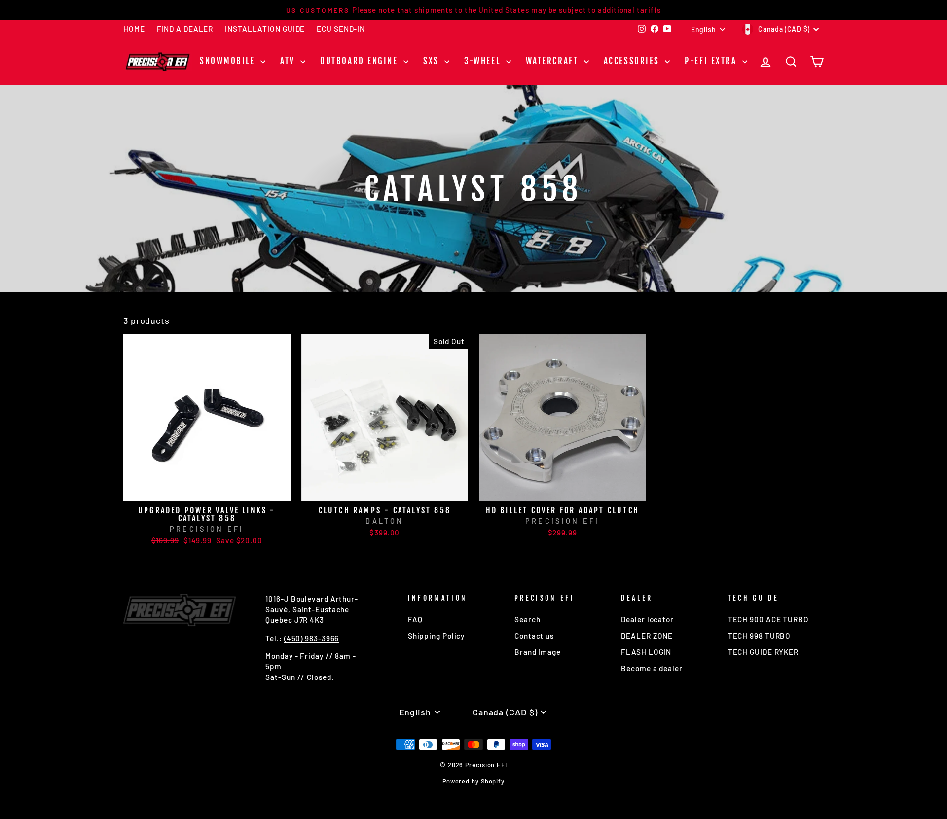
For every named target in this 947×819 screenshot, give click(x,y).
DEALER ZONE (647, 635)
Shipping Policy (436, 635)
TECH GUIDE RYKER (763, 651)
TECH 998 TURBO (759, 635)
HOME (134, 28)
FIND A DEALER (185, 28)
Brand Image (537, 651)
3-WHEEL (483, 61)
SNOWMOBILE (229, 61)
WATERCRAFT (554, 61)
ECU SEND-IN (341, 28)
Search (527, 619)
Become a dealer (652, 668)
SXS (432, 61)
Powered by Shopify (473, 781)
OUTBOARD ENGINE (360, 61)
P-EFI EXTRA (712, 61)
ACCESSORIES (633, 61)
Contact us (534, 635)
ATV (289, 61)
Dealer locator (647, 619)
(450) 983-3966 (311, 638)
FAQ (415, 619)
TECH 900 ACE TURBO (768, 619)
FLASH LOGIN (646, 651)
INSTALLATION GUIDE (265, 28)
